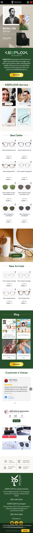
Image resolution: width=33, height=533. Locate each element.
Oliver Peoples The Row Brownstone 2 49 (24, 193)
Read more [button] (8, 393)
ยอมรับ (25, 531)
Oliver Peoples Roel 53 (9, 171)
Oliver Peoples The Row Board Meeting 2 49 (8, 193)
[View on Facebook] (6, 381)
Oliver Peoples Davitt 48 (24, 150)
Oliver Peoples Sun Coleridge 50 (9, 215)
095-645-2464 (16, 499)
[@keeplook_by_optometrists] (6, 412)
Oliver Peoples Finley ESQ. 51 (24, 299)
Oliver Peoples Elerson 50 (9, 150)
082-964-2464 (16, 514)
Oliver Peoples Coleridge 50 (24, 171)
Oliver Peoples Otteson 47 (9, 299)
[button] (2, 26)
